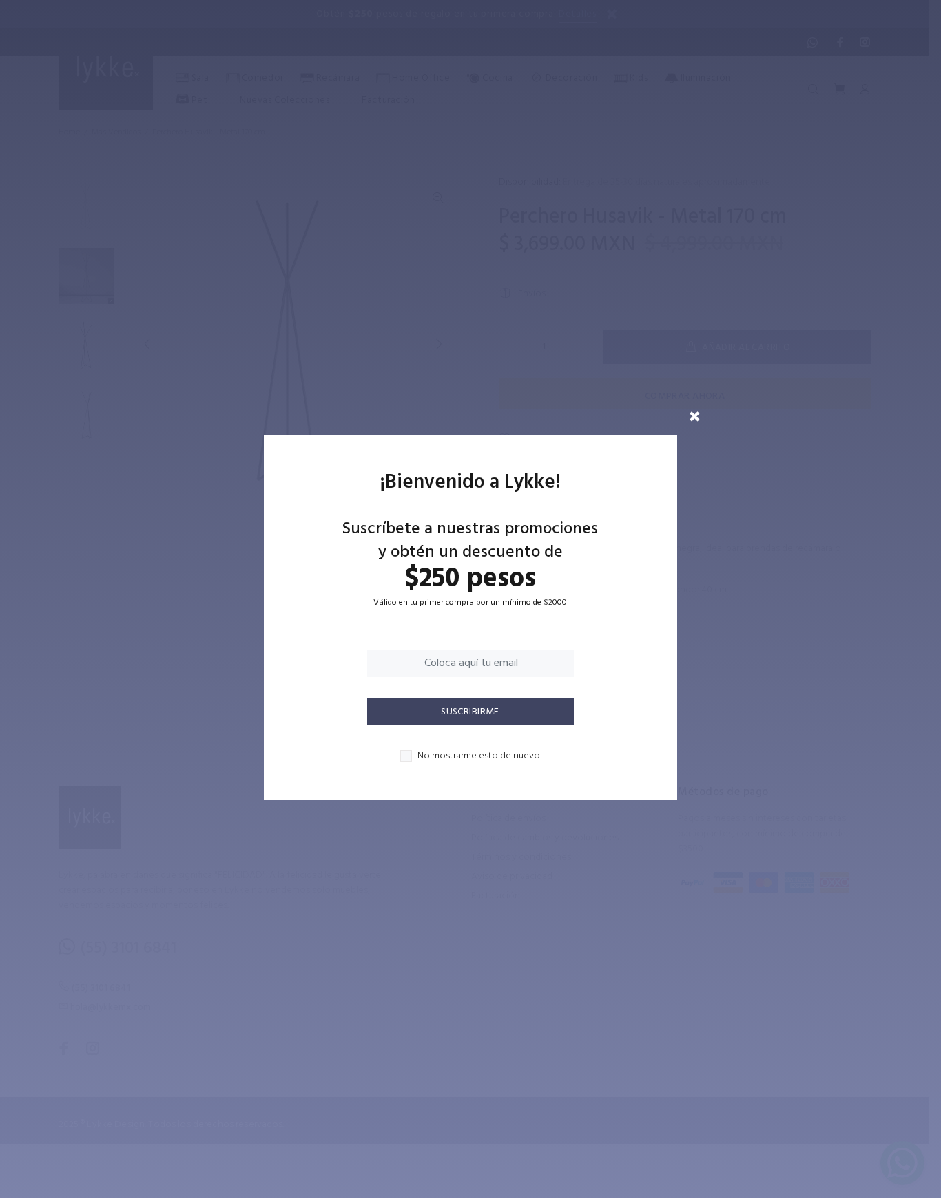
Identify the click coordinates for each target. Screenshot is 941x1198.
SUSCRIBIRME (470, 712)
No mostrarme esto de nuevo (478, 756)
